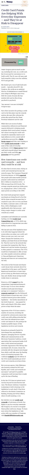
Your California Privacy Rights (14, 429)
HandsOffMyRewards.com (14, 415)
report (14, 282)
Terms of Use (18, 426)
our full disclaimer (21, 446)
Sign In (24, 1)
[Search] (5, 2)
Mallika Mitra (6, 26)
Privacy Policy (11, 426)
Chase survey (18, 148)
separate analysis (7, 293)
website (11, 356)
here (25, 453)
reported (22, 175)
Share (25, 5)
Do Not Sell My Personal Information (14, 428)
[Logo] (9, 2)
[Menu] (2, 2)
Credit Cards (4, 5)
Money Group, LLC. (16, 432)
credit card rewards (12, 143)
